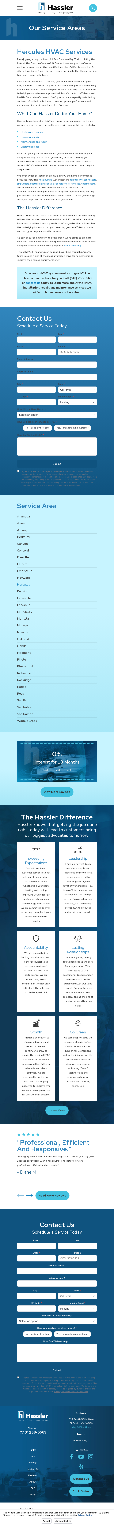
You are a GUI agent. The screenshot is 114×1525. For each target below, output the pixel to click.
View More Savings (57, 792)
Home (33, 1456)
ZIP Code (22, 396)
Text (45, 770)
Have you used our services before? (37, 422)
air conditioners (61, 183)
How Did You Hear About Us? (32, 409)
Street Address (26, 359)
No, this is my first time (38, 427)
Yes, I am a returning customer (72, 427)
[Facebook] (71, 1456)
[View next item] (29, 1195)
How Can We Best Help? (30, 435)
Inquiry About (66, 396)
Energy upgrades (30, 146)
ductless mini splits (41, 183)
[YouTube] (81, 1456)
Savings (33, 1462)
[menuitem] (57, 516)
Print (68, 770)
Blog (32, 1494)
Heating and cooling (32, 132)
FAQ (33, 1488)
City (20, 384)
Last (61, 334)
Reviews (33, 1475)
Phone (61, 346)
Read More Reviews (52, 1195)
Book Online (81, 1491)
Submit (57, 463)
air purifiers (23, 183)
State (61, 384)
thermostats (88, 183)
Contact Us (33, 1469)
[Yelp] (81, 1466)
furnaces (75, 183)
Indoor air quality (30, 137)
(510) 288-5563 (33, 1432)
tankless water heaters (83, 179)
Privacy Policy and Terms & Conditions (63, 485)
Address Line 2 (25, 371)
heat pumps (45, 179)
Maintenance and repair (34, 142)
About (33, 1481)
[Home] (55, 8)
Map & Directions (81, 1427)
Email (20, 346)
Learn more (57, 1110)
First (20, 334)
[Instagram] (91, 1456)
